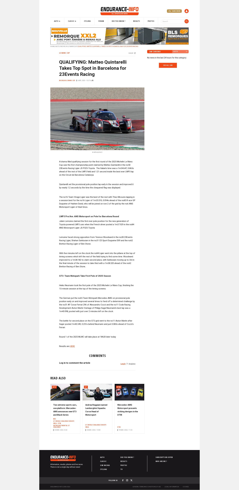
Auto (56, 21)
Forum (101, 21)
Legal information (171, 487)
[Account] (187, 11)
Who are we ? (161, 461)
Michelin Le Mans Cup (69, 46)
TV (121, 469)
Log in (123, 364)
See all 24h (168, 65)
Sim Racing (105, 465)
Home (52, 46)
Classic (71, 21)
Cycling (87, 21)
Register (132, 364)
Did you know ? (118, 21)
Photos (151, 21)
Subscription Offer (164, 457)
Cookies (186, 487)
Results (136, 21)
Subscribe (175, 11)
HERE (72, 346)
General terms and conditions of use (147, 487)
